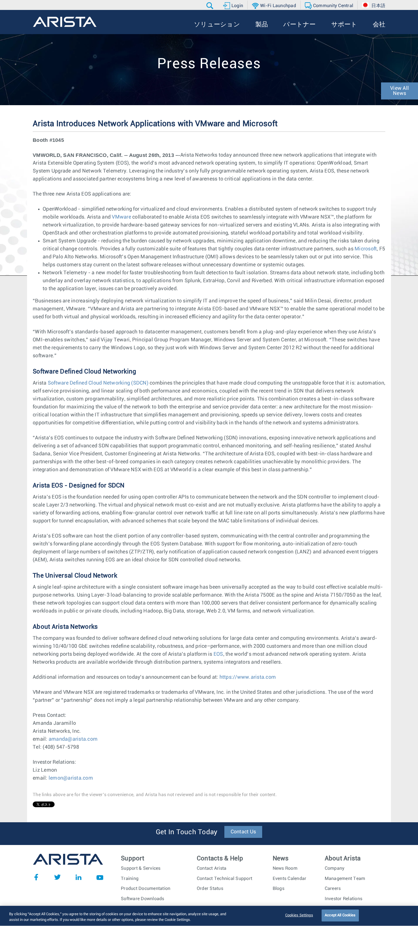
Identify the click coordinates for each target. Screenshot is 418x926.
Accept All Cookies (340, 915)
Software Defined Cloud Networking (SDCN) (98, 383)
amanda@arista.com (73, 739)
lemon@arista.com (71, 778)
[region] (209, 916)
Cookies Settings (299, 915)
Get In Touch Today (187, 832)
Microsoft (366, 249)
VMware (121, 217)
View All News (399, 91)
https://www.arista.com (248, 677)
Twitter (57, 877)
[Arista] (65, 21)
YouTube (99, 877)
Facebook (36, 877)
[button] (210, 5)
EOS (218, 654)
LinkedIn (78, 877)
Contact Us (243, 831)
